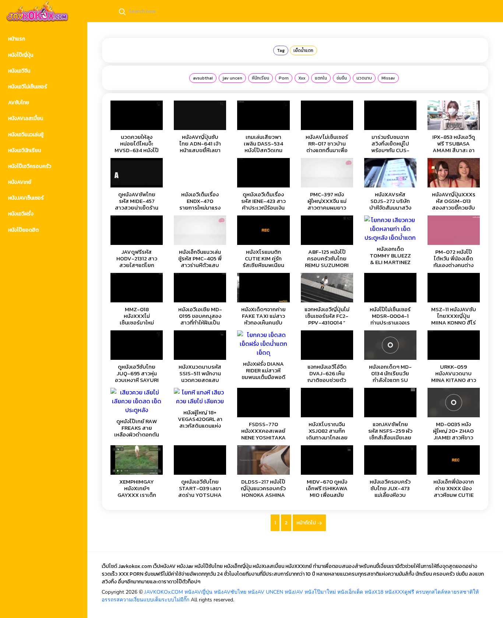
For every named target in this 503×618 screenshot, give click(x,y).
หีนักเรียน (260, 78)
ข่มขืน (342, 78)
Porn (284, 78)
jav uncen (232, 78)
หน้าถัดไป (306, 523)
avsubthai (203, 78)
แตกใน (321, 78)
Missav (388, 78)
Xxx (301, 78)
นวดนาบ (364, 78)
